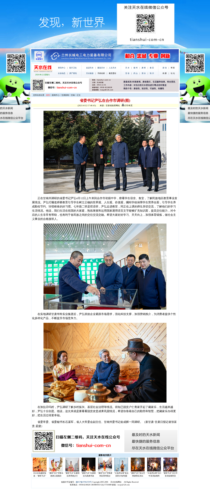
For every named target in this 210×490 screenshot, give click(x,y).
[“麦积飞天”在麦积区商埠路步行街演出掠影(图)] (72, 471)
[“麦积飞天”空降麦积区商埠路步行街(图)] (105, 471)
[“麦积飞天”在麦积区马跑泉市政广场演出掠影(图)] (88, 471)
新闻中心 (55, 95)
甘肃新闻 (65, 95)
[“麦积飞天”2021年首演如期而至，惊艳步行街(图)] (170, 471)
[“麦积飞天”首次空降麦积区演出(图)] (138, 471)
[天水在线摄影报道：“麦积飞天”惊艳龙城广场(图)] (40, 471)
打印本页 (128, 105)
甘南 (73, 95)
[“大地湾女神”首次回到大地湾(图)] (121, 471)
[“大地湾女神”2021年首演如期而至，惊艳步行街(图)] (154, 471)
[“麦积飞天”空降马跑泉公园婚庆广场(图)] (56, 471)
